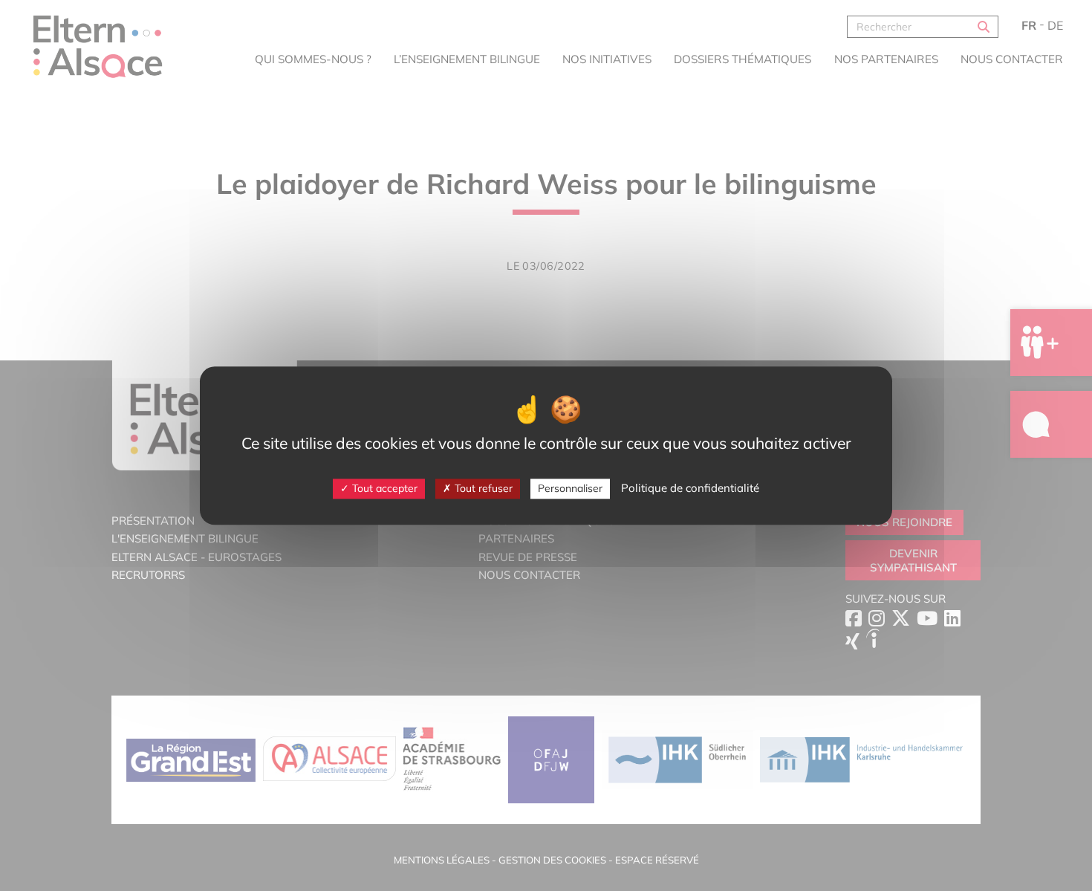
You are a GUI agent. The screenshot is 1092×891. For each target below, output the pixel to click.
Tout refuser (482, 488)
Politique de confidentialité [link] (690, 488)
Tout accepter (383, 488)
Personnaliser (570, 488)
